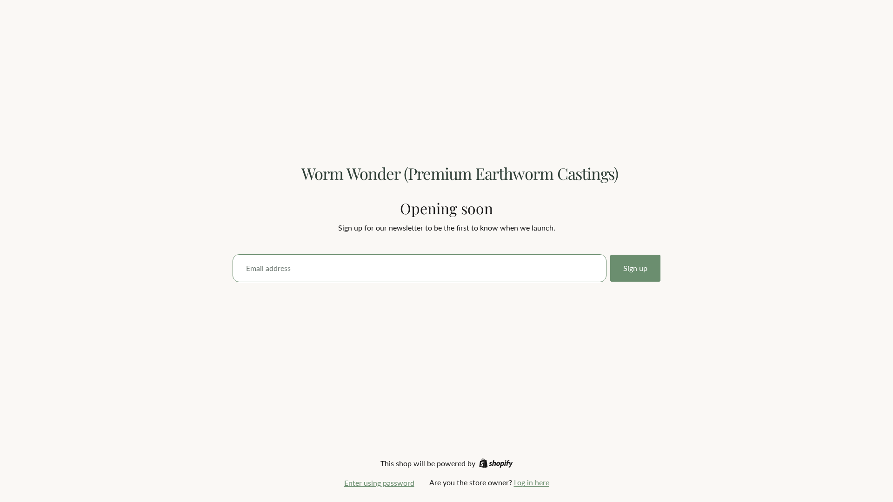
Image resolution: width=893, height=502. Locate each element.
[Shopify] (496, 463)
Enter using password (379, 482)
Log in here (531, 482)
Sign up (635, 268)
